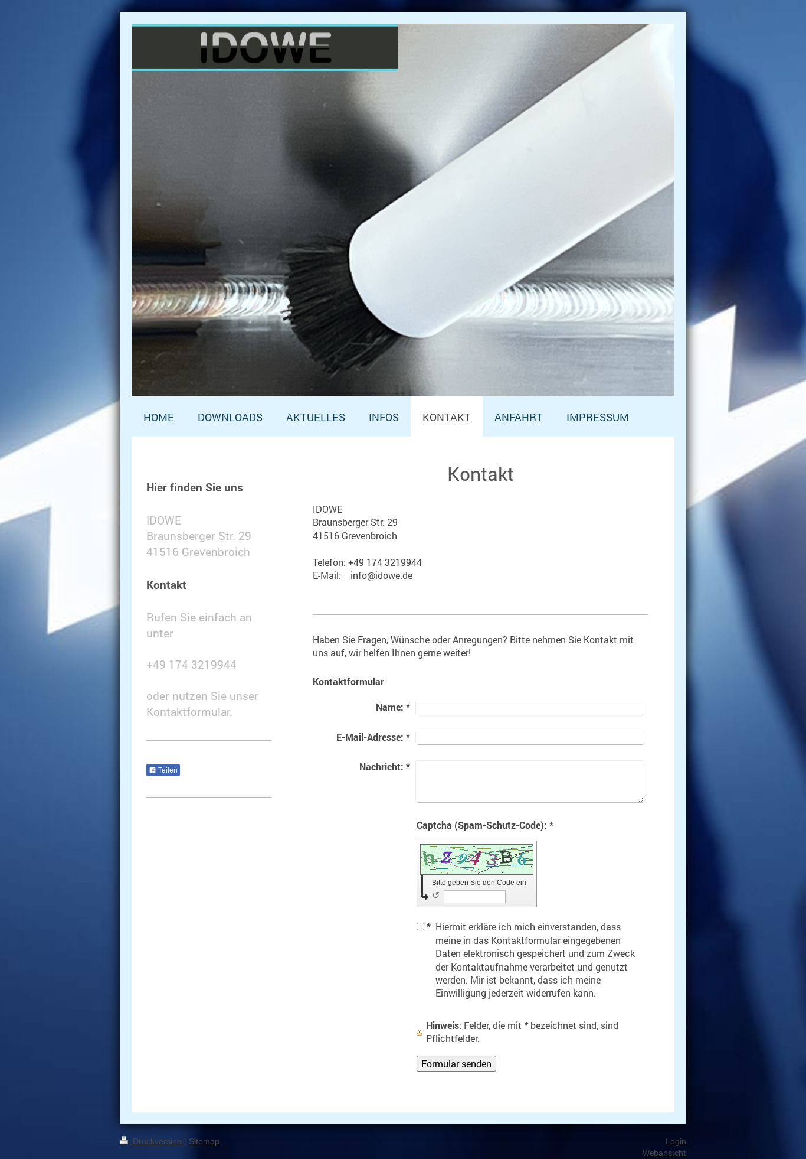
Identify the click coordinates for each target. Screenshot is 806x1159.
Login (676, 1141)
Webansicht (664, 1152)
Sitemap (204, 1141)
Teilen (167, 770)
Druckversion (157, 1141)
